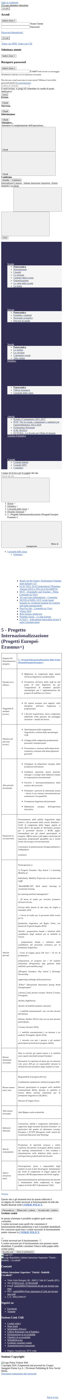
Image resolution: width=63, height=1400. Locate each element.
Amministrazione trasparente (21, 1345)
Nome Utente (36, 23)
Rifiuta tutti (26, 1210)
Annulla (5, 180)
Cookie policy (14, 1323)
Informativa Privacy (16, 1329)
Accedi (5, 8)
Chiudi (5, 103)
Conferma (16, 180)
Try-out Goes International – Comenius (38, 597)
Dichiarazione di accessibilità (21, 1334)
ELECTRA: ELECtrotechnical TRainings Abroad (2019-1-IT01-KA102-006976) (40, 587)
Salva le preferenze (24, 1252)
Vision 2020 (25, 611)
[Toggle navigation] (25, 224)
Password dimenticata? (12, 32)
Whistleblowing (15, 1340)
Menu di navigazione (42, 545)
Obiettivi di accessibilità (18, 1337)
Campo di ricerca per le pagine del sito (19, 473)
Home (10, 503)
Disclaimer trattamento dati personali (18, 1373)
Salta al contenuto (9, 2)
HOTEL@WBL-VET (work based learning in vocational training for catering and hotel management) (40, 603)
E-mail (33, 71)
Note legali (12, 1326)
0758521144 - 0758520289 (25, 1283)
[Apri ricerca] (37, 199)
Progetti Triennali (15, 511)
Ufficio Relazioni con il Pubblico (23, 1331)
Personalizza (8, 1210)
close (4, 238)
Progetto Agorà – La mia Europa (35, 616)
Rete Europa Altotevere (31, 614)
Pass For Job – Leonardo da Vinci (36, 608)
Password (34, 27)
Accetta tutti (48, 1210)
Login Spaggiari (24, 83)
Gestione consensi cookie (19, 1343)
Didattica (11, 506)
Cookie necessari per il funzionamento (20, 1240)
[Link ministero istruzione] (14, 5)
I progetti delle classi (17, 509)
